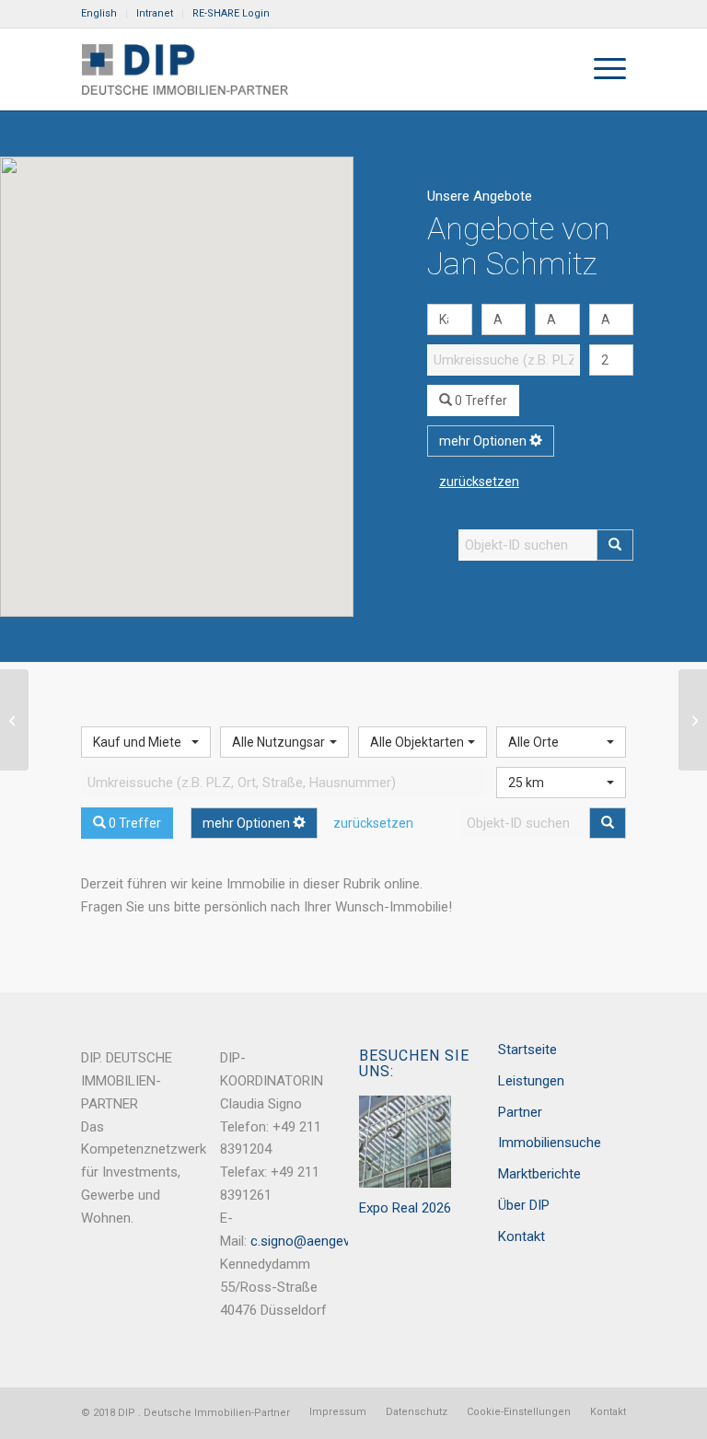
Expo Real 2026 (405, 1208)
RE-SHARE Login (231, 13)
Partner (520, 1112)
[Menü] (600, 69)
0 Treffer (479, 400)
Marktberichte (539, 1174)
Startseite (527, 1049)
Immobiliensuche (549, 1142)
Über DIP (524, 1205)
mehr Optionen (484, 441)
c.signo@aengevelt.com (322, 1241)
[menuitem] (104, 13)
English (99, 13)
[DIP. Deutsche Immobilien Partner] (184, 69)
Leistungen (531, 1081)
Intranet (154, 13)
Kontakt (521, 1236)
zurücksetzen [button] (479, 481)
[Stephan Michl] (14, 720)
